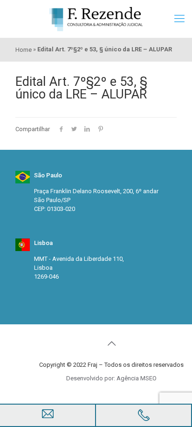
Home (23, 49)
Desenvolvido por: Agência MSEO (111, 378)
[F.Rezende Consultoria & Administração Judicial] (96, 19)
